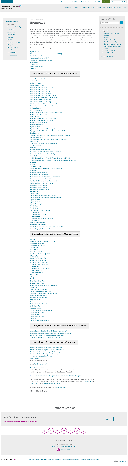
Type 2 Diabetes (35, 216)
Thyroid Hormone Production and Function (43, 195)
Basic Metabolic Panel (37, 249)
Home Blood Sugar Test (37, 281)
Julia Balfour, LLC (122, 461)
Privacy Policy (34, 383)
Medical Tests (34, 64)
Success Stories (11, 52)
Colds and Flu (108, 52)
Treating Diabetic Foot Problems (40, 210)
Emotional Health (11, 34)
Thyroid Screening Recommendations (41, 204)
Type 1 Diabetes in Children (38, 214)
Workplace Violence (12, 55)
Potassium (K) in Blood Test (38, 297)
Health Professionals (62, 1)
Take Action (33, 68)
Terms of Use (87, 381)
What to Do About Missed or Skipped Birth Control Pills (46, 227)
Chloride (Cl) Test (35, 266)
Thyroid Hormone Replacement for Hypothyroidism (45, 197)
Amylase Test (34, 247)
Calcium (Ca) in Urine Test (38, 260)
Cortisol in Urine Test (36, 272)
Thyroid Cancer (34, 193)
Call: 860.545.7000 (65, 446)
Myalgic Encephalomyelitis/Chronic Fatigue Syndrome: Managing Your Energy (54, 160)
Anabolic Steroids (35, 83)
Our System (6, 1)
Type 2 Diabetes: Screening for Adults (41, 218)
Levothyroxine (34, 141)
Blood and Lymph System (112, 42)
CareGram (87, 1)
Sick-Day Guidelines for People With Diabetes (44, 181)
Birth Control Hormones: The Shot (40, 93)
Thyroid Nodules (35, 202)
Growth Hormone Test (36, 279)
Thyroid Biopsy (34, 314)
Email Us (73, 446)
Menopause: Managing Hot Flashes (41, 356)
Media (82, 1)
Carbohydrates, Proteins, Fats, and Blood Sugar (44, 106)
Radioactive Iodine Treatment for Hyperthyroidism (45, 177)
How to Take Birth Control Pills (39, 122)
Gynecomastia (34, 116)
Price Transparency (46, 459)
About (70, 1)
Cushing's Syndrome (36, 108)
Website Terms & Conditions (79, 459)
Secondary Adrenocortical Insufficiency (42, 179)
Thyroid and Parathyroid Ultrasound (41, 310)
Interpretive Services (66, 449)
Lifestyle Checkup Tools (13, 44)
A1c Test (32, 239)
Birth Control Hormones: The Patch (40, 89)
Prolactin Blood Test (36, 302)
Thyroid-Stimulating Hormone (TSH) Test (42, 320)
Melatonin (33, 147)
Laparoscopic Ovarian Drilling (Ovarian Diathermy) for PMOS (48, 139)
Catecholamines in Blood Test (39, 262)
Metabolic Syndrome (36, 156)
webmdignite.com (60, 387)
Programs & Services (80, 7)
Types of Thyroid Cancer (37, 222)
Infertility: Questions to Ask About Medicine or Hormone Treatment (50, 135)
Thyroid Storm (34, 206)
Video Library (10, 29)
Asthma (106, 38)
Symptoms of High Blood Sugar (39, 189)
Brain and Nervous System (112, 46)
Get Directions (55, 446)
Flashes (49, 60)
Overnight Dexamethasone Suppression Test (43, 293)
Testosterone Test (35, 308)
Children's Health (109, 50)
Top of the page (34, 358)
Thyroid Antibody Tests (37, 312)
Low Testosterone (35, 145)
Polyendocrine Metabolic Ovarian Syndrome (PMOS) (46, 168)
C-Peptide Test (34, 256)
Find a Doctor (66, 7)
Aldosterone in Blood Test (38, 243)
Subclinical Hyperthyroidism (38, 185)
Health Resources (25, 14)
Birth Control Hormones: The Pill (40, 91)
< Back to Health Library (36, 19)
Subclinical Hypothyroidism (38, 187)
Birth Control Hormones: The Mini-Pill (41, 87)
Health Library (11, 24)
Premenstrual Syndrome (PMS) (39, 58)
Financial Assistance (34, 459)
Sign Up (108, 419)
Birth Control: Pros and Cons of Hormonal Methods (45, 104)
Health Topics (34, 62)
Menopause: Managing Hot (38, 60)
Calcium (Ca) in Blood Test (38, 258)
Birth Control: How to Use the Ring (40, 102)
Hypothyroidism (34, 52)
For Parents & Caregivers (13, 42)
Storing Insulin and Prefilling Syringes (41, 183)
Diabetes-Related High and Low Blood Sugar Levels (46, 112)
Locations (120, 7)
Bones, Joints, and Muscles (112, 44)
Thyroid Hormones (35, 199)
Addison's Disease (35, 81)
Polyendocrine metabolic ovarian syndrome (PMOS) (46, 54)
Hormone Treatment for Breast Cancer (41, 120)
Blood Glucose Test (36, 252)
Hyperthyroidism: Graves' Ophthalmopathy (43, 129)
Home (8, 14)
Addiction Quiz (11, 32)
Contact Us (94, 1)
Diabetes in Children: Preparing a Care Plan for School (47, 350)
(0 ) (123, 1)
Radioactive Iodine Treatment (39, 174)
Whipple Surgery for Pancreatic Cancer (42, 229)
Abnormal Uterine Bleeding (38, 79)
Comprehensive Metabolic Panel (40, 268)
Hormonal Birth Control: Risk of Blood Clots (43, 118)
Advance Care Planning (111, 33)
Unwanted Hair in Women (38, 224)
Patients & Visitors (94, 7)
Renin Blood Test (35, 306)
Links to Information (12, 47)
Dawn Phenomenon (36, 110)
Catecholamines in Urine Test (39, 264)
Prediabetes (33, 170)
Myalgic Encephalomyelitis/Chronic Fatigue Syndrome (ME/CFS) (50, 158)
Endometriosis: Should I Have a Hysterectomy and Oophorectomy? (50, 333)
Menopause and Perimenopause (40, 149)
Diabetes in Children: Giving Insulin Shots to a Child (46, 347)
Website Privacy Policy (93, 459)
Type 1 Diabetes (35, 212)
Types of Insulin (34, 220)
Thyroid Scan (34, 318)
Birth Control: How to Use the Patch (41, 99)
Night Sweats (34, 162)
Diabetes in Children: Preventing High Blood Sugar (45, 352)
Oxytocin (32, 164)
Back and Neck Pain (110, 40)
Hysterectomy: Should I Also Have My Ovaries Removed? (47, 335)
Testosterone (34, 191)
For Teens (10, 39)
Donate (106, 1)
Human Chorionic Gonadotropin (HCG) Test (43, 285)
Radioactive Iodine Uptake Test (39, 304)
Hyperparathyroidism (36, 124)
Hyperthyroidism (35, 127)
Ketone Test (33, 287)
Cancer (106, 48)
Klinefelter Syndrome (36, 137)
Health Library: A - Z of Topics (14, 27)
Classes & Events (117, 1)
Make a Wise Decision (37, 66)
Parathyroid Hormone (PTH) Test (40, 295)
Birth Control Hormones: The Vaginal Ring (43, 95)
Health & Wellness (108, 7)
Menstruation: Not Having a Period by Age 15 (43, 154)
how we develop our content (51, 383)
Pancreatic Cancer (35, 166)
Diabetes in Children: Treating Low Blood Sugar (44, 354)
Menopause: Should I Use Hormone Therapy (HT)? (45, 337)
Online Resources (11, 50)
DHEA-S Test (34, 275)
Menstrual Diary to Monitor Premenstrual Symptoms (45, 152)
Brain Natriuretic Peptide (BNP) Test (41, 254)
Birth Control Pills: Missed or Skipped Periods (44, 97)
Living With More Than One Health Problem (43, 143)
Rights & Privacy (67, 459)
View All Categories (106, 56)
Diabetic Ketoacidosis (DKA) (38, 114)
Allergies (106, 35)
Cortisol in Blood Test (36, 270)
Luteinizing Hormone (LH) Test (39, 289)
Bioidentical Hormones (37, 85)
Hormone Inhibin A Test (37, 283)
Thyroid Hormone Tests (37, 56)
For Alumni (10, 37)
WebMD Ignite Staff (40, 364)
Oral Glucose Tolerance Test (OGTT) (41, 291)
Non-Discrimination (56, 459)
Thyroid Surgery (35, 208)
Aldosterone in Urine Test (37, 245)
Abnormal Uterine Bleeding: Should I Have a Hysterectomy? (48, 331)
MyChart (100, 1)
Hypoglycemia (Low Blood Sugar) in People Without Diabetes (49, 131)
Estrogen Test (34, 277)
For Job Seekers (76, 1)
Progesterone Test (35, 300)
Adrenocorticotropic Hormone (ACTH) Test (43, 241)
